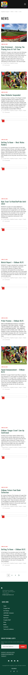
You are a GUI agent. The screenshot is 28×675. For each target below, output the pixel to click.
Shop (4, 622)
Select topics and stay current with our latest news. (12, 642)
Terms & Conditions (8, 629)
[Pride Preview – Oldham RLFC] (14, 301)
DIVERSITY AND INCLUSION (8, 652)
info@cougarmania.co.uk (8, 594)
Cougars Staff (7, 620)
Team (4, 606)
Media (4, 624)
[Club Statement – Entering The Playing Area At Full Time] (14, 33)
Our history (6, 610)
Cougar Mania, (6, 63)
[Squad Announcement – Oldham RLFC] (14, 355)
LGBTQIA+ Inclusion (8, 613)
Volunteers (6, 615)
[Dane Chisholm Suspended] (14, 81)
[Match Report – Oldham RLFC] (14, 242)
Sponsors (5, 617)
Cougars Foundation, (13, 447)
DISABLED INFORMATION (7, 654)
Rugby (24, 110)
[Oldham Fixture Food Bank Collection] (14, 470)
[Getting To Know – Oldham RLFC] (14, 529)
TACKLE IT (3, 656)
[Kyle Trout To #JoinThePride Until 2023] (14, 181)
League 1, (20, 110)
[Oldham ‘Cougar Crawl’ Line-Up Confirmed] (14, 410)
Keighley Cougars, (14, 110)
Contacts (5, 627)
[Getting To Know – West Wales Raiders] (14, 128)
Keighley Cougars (14, 63)
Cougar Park (6, 608)
